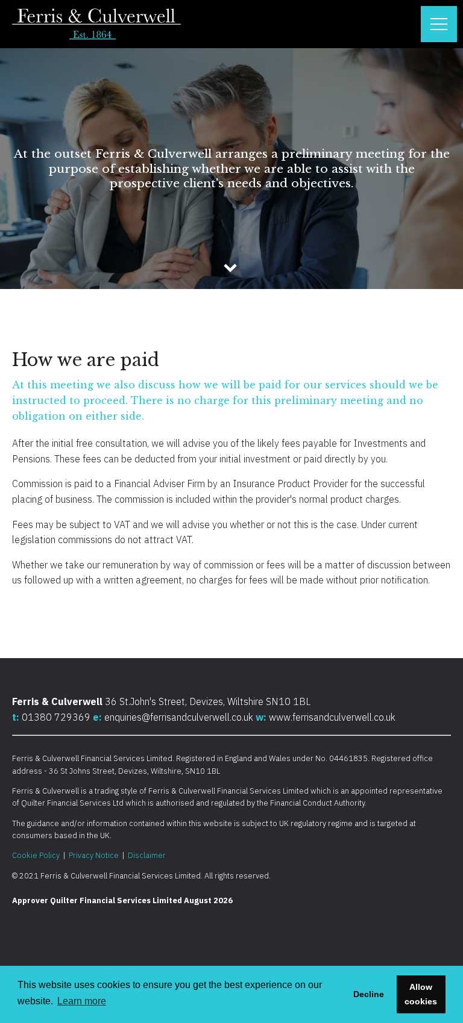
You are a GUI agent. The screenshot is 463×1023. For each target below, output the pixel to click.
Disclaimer (147, 855)
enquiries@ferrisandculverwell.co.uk (178, 717)
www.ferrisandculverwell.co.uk (332, 717)
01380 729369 (57, 717)
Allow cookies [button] (421, 994)
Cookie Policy (36, 855)
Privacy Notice (94, 855)
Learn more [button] (81, 1001)
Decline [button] (368, 994)
